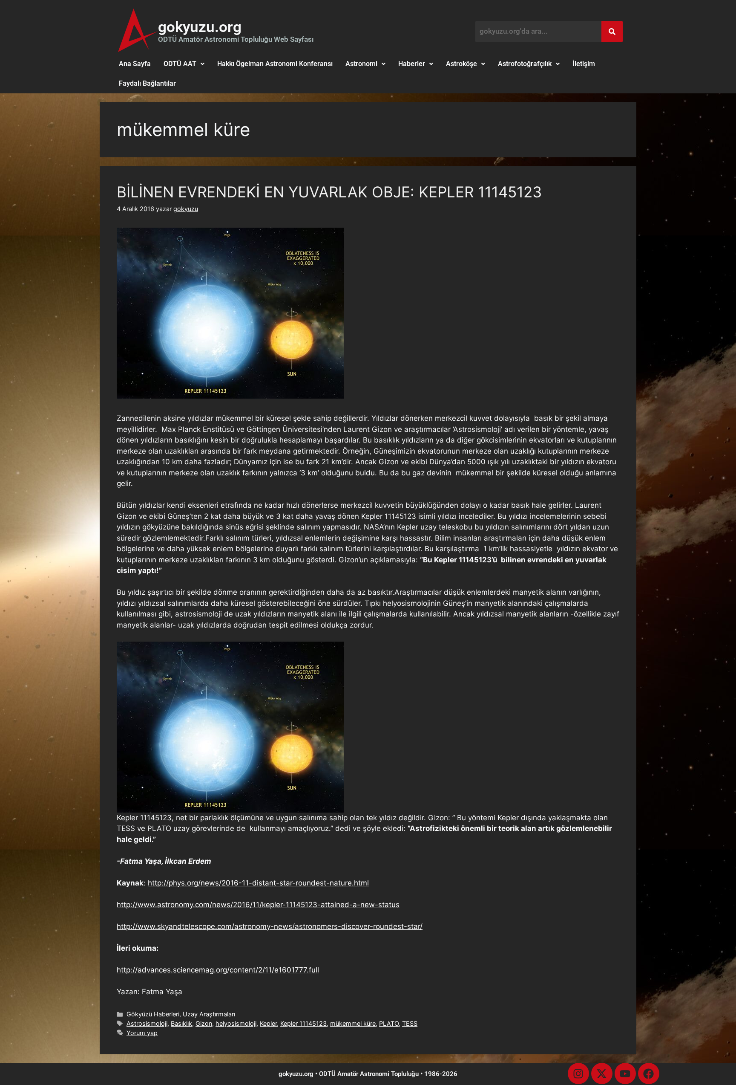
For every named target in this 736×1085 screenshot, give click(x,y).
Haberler (411, 64)
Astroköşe (461, 64)
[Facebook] (648, 1073)
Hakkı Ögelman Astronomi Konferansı (275, 64)
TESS (409, 1023)
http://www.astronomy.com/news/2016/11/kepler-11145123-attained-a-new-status (258, 904)
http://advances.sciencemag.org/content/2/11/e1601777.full (218, 970)
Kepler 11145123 (303, 1023)
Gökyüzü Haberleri (152, 1014)
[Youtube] (625, 1073)
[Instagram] (578, 1073)
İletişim (583, 64)
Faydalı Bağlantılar (147, 83)
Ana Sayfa (135, 64)
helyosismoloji (236, 1023)
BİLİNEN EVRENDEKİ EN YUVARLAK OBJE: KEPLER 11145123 (329, 192)
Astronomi (361, 64)
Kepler (268, 1023)
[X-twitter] (601, 1073)
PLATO (389, 1023)
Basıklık (181, 1023)
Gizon (204, 1023)
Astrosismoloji (146, 1023)
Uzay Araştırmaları (209, 1014)
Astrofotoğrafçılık (525, 64)
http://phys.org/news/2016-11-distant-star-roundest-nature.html (258, 883)
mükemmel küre (353, 1023)
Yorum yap (142, 1032)
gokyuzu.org (200, 27)
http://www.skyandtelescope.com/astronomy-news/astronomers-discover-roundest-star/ (270, 926)
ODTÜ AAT (180, 64)
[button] (184, 64)
